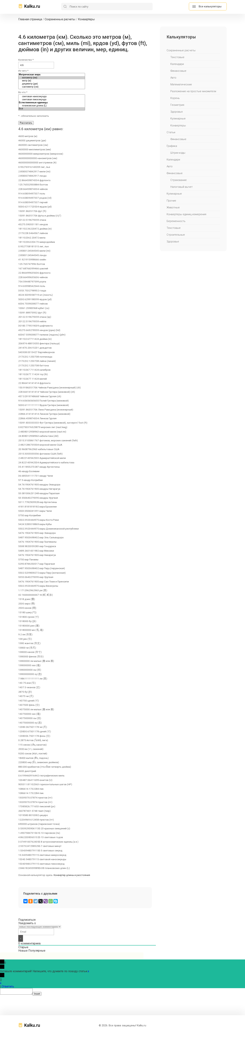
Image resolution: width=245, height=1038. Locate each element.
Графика (172, 146)
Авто (173, 77)
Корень (175, 98)
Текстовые (177, 57)
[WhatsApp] (50, 901)
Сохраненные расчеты (181, 50)
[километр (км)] (51, 77)
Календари (177, 64)
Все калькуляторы (210, 6)
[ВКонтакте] (25, 901)
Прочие (171, 200)
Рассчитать (26, 123)
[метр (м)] (51, 80)
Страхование (178, 180)
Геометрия (177, 105)
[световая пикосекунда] (51, 99)
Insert (37, 993)
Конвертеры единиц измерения (186, 214)
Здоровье (173, 241)
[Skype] (55, 901)
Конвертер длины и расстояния (72, 875)
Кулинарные (178, 118)
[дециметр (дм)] (51, 83)
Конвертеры (178, 125)
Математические (181, 84)
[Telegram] (35, 901)
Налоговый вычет (181, 186)
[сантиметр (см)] (51, 86)
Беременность (176, 221)
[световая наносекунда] (51, 96)
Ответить (8, 986)
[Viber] (45, 901)
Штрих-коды (177, 152)
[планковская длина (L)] (51, 105)
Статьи (171, 132)
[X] (40, 901)
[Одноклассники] (30, 901)
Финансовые (178, 70)
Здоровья (176, 111)
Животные (173, 207)
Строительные (176, 234)
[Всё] (51, 108)
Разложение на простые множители (193, 91)
